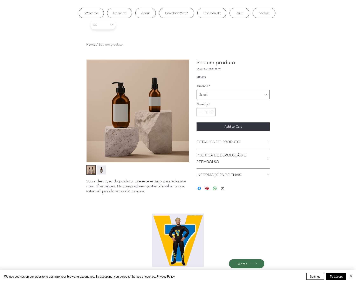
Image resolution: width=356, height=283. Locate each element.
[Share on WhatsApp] (214, 188)
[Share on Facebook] (199, 188)
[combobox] (233, 94)
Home (91, 44)
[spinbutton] (206, 112)
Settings (315, 276)
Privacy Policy (166, 276)
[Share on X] (222, 188)
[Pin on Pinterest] (207, 188)
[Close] (351, 276)
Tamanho (203, 86)
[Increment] (212, 112)
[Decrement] (199, 112)
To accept (336, 276)
